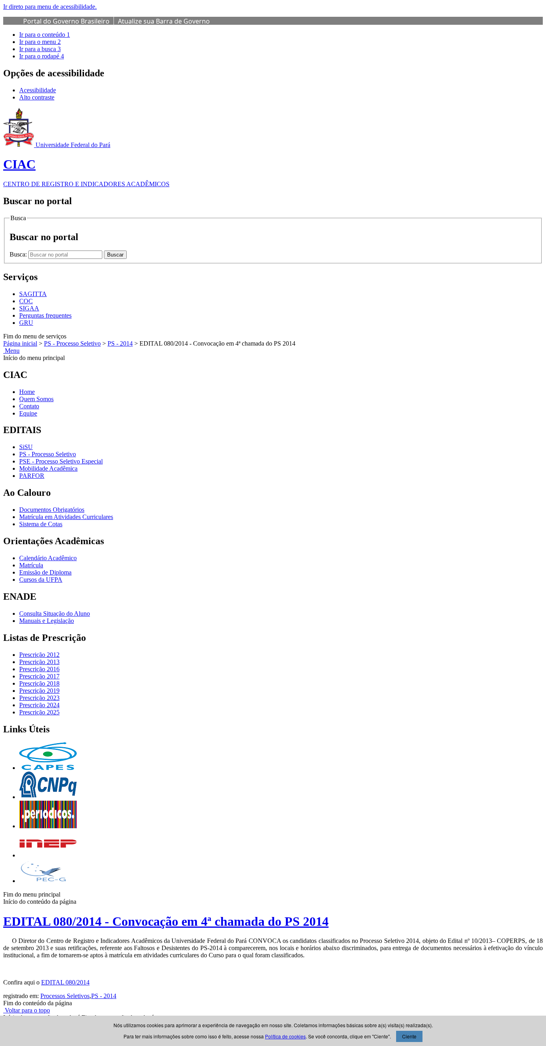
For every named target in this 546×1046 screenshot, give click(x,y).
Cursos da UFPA (40, 579)
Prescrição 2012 (39, 654)
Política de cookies (285, 1036)
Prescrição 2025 (39, 712)
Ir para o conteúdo (44, 34)
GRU (26, 322)
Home (27, 391)
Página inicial (20, 343)
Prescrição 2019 (39, 690)
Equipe (28, 413)
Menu (11, 350)
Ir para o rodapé (41, 56)
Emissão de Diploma (45, 572)
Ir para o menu (40, 41)
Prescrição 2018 (39, 683)
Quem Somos (36, 399)
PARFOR (31, 475)
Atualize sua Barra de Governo (164, 21)
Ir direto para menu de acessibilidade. (50, 6)
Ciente (409, 1036)
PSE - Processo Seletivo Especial (61, 461)
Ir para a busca (40, 49)
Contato (29, 406)
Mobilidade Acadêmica (48, 468)
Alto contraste (36, 97)
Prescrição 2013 (39, 661)
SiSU (26, 446)
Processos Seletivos (65, 995)
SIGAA (29, 308)
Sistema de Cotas (40, 524)
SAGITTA (33, 293)
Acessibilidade (37, 90)
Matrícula (31, 565)
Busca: (19, 254)
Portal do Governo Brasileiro (66, 21)
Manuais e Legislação (46, 620)
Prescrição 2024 (39, 705)
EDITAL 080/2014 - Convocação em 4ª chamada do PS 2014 (166, 921)
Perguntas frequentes (45, 315)
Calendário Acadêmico (48, 558)
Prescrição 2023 (39, 697)
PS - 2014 (120, 343)
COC (26, 301)
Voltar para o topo (26, 1010)
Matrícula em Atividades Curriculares (66, 516)
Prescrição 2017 (39, 676)
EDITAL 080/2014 (65, 982)
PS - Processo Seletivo (72, 343)
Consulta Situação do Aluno (54, 613)
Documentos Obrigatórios (51, 509)
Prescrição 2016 (39, 669)
